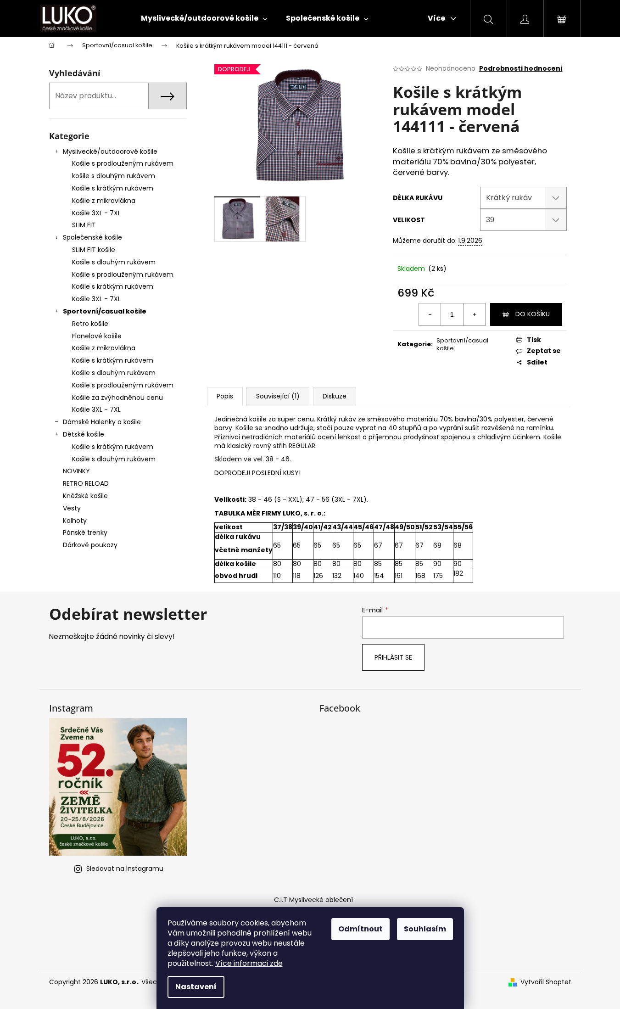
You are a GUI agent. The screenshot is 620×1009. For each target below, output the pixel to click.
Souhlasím (425, 929)
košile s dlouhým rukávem (113, 175)
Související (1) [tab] (278, 396)
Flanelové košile (97, 336)
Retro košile (90, 323)
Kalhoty (75, 520)
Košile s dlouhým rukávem (114, 262)
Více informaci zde (249, 963)
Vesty (72, 508)
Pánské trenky (85, 532)
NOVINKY (76, 471)
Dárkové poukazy (90, 544)
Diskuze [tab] (334, 396)
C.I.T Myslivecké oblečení (313, 899)
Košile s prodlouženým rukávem (122, 163)
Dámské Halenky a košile (102, 421)
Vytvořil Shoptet (545, 982)
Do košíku (532, 314)
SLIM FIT (84, 225)
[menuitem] (204, 18)
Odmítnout (360, 929)
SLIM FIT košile (93, 249)
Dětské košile (83, 434)
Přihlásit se (393, 657)
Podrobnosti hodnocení (521, 68)
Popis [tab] (225, 396)
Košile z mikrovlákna (103, 200)
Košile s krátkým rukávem (112, 188)
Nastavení (196, 986)
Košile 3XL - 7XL (96, 213)
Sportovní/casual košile (104, 311)
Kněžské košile (85, 495)
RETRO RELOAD (86, 483)
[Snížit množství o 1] (430, 314)
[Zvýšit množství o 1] (474, 314)
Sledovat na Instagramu (124, 868)
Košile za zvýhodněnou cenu (117, 397)
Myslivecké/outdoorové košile (110, 151)
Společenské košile (92, 237)
